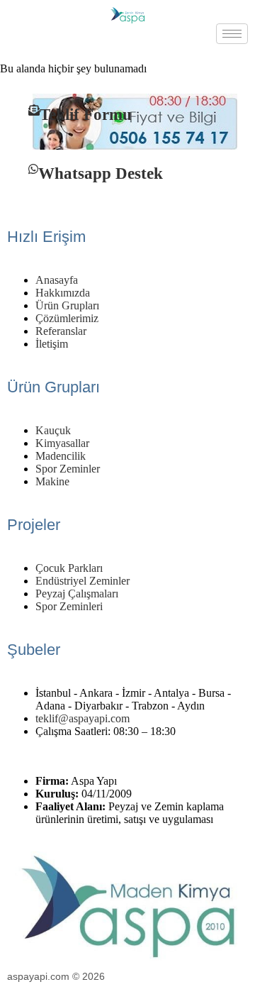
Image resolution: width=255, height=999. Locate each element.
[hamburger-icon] (232, 33)
